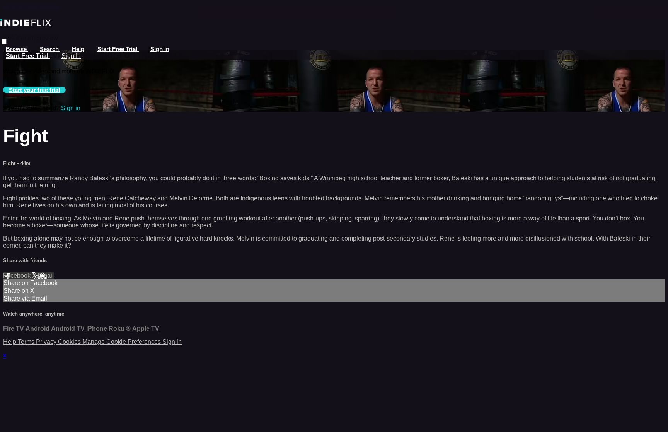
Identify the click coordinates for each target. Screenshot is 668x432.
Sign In (71, 56)
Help (78, 49)
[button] (4, 41)
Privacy (47, 341)
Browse (17, 49)
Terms (27, 341)
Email (46, 275)
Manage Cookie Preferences (122, 341)
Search (50, 49)
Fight (10, 163)
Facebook (17, 275)
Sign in (159, 49)
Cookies (70, 341)
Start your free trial (34, 90)
